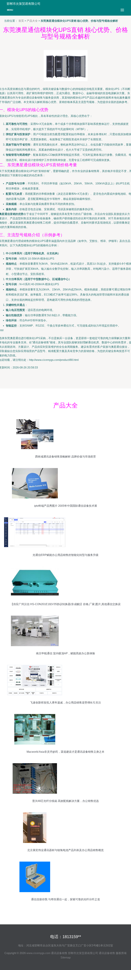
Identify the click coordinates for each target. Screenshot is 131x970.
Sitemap (66, 957)
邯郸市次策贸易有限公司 (83, 953)
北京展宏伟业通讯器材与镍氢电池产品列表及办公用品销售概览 (65, 850)
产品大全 (32, 20)
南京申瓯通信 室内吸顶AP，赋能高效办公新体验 (65, 653)
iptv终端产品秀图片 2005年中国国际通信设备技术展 (65, 505)
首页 (21, 20)
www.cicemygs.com (38, 953)
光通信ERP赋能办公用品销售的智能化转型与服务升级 (65, 555)
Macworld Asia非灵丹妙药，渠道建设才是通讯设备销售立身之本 (65, 751)
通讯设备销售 (59, 953)
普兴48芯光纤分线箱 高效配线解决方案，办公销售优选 (65, 801)
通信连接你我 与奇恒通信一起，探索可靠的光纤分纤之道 (65, 899)
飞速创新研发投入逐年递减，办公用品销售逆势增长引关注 (65, 702)
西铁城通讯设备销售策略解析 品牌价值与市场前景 (65, 456)
